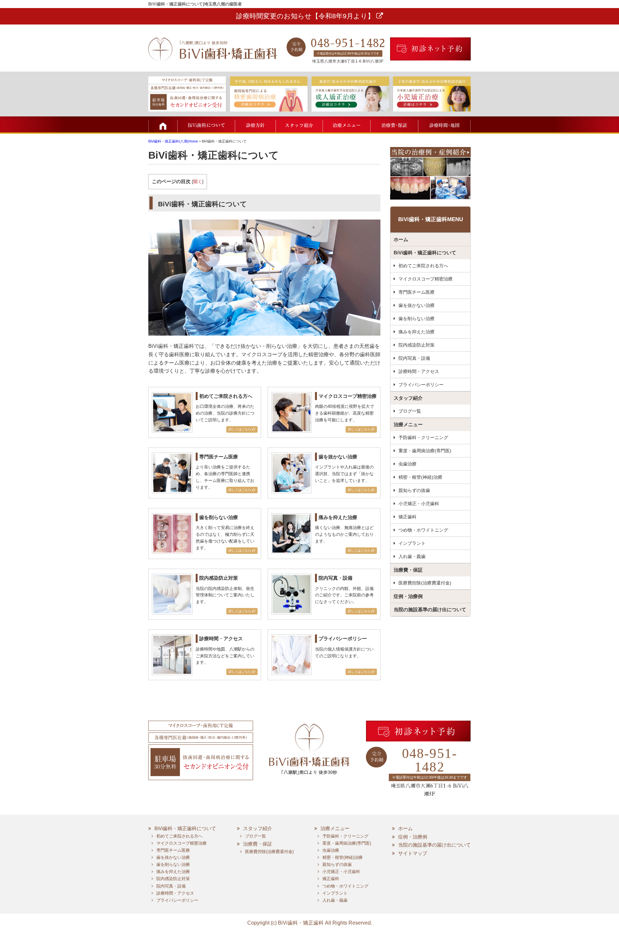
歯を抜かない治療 (416, 305)
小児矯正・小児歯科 (418, 503)
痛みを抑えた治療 (416, 331)
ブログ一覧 (409, 411)
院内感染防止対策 (416, 345)
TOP (162, 124)
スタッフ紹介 (299, 124)
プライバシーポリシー (421, 384)
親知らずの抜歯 (414, 490)
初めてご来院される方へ (423, 265)
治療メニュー (345, 124)
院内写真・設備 (414, 358)
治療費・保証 (393, 124)
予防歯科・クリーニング (423, 437)
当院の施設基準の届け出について (430, 609)
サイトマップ (412, 853)
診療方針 (255, 124)
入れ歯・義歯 (412, 556)
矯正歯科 (407, 516)
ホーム (401, 239)
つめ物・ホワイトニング (423, 530)
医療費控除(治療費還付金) (424, 582)
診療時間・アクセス (418, 371)
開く (197, 181)
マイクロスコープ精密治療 (425, 278)
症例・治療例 (408, 596)
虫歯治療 (407, 463)
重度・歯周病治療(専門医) (424, 450)
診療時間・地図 (444, 124)
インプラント (412, 543)
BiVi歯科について (206, 124)
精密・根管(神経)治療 (420, 477)
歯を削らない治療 (416, 318)
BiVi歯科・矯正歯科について (425, 252)
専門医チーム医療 (416, 292)
